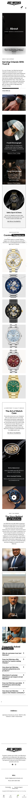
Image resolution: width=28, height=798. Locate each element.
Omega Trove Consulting (21, 791)
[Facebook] (12, 764)
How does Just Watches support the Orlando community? (13, 692)
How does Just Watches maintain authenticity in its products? (11, 669)
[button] (26, 8)
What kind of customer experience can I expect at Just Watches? (12, 676)
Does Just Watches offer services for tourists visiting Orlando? (11, 661)
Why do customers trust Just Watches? (11, 654)
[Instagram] (15, 764)
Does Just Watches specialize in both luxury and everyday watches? (12, 684)
